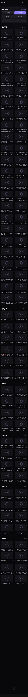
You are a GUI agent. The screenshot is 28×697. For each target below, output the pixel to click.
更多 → (25, 383)
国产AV (3, 2)
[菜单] (25, 2)
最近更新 (14, 20)
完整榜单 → (23, 9)
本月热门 (8, 16)
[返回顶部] (14, 688)
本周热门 (20, 12)
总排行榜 (20, 16)
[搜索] (22, 2)
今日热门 (8, 12)
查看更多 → (24, 27)
